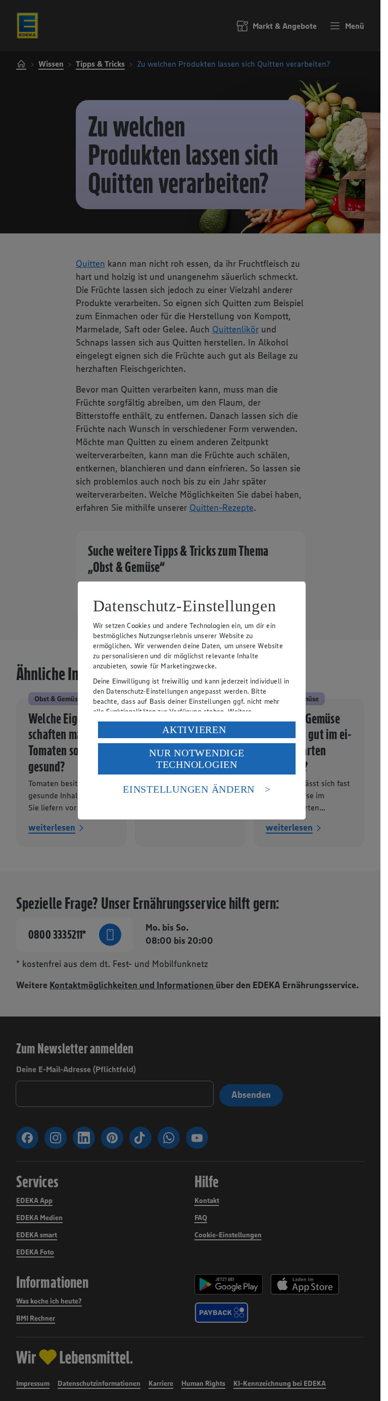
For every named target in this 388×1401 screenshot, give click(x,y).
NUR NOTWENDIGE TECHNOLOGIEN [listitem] (197, 758)
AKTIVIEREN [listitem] (194, 729)
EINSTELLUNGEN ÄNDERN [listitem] (189, 789)
